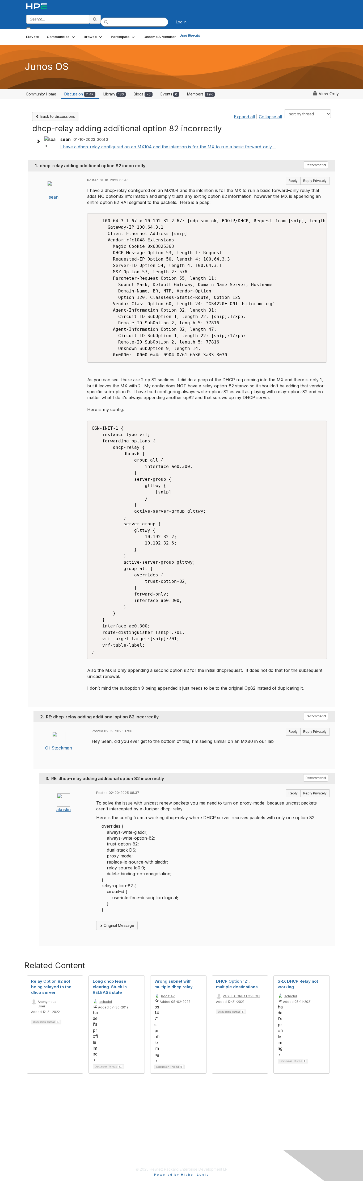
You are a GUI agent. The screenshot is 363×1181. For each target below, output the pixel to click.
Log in (181, 22)
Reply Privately (315, 181)
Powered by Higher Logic (181, 1174)
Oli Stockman (58, 748)
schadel (105, 1002)
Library (113, 94)
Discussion (79, 94)
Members (200, 94)
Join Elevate (190, 35)
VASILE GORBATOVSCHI (241, 996)
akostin (63, 809)
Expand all (244, 116)
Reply (293, 181)
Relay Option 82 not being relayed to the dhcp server (51, 987)
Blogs (142, 94)
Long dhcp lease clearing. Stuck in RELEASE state (110, 987)
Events (169, 94)
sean (53, 197)
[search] (95, 19)
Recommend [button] (316, 165)
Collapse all (270, 116)
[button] (61, 37)
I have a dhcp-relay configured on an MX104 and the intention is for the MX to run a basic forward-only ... (168, 146)
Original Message (118, 925)
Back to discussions (57, 116)
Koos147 (168, 996)
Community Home (41, 94)
